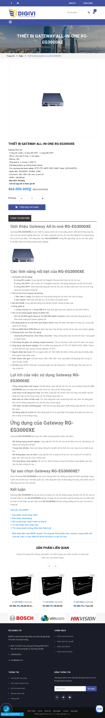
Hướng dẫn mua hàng (19, 678)
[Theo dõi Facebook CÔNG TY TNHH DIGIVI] (11, 3)
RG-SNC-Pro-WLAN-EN (52, 606)
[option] (21, 590)
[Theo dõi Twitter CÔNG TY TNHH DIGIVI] (17, 3)
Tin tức (65, 711)
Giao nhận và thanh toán (20, 683)
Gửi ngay (91, 689)
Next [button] (55, 566)
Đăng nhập (88, 3)
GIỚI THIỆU (31, 711)
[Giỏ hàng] (95, 12)
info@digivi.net (17, 660)
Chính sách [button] (60, 631)
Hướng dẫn (15, 699)
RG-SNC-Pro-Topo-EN (83, 606)
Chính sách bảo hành (64, 652)
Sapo (69, 714)
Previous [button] (49, 566)
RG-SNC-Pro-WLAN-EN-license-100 (25, 606)
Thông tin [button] (13, 672)
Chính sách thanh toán (65, 636)
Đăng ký (72, 3)
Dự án (40, 711)
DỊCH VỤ (48, 711)
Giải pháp (74, 711)
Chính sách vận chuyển (65, 641)
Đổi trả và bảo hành (18, 688)
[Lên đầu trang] (98, 700)
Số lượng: (12, 198)
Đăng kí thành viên (17, 693)
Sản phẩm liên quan (52, 548)
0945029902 (16, 654)
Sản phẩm (57, 711)
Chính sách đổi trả (63, 647)
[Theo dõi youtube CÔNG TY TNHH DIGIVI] (69, 697)
